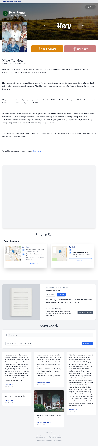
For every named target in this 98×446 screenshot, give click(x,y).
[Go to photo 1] (46, 411)
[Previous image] (36, 401)
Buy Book (61, 295)
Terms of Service (54, 437)
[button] (13, 251)
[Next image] (62, 401)
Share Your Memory (85, 312)
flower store (37, 151)
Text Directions (34, 263)
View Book (50, 295)
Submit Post (87, 343)
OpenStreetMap (51, 440)
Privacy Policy (43, 437)
